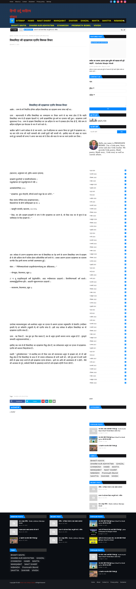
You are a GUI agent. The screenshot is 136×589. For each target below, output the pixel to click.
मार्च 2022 (108, 320)
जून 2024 (108, 233)
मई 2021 (108, 355)
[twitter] (114, 1)
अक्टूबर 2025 (108, 184)
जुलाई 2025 (108, 188)
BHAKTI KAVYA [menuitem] (18, 25)
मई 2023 (108, 271)
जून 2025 (108, 191)
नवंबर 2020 (108, 376)
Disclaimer (32, 1)
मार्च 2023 (108, 278)
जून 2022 (108, 310)
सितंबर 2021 (108, 341)
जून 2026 (108, 170)
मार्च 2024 (108, 237)
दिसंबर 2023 (108, 247)
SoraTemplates (21, 586)
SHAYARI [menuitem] (73, 20)
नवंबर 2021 (108, 334)
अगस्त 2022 (108, 303)
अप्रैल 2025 (108, 198)
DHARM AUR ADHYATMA (21, 36)
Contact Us (105, 582)
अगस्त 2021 (108, 344)
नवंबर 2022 (108, 292)
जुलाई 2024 (108, 230)
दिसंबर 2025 (108, 177)
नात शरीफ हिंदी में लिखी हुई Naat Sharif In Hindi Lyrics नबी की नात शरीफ (112, 438)
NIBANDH (94, 473)
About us (17, 1)
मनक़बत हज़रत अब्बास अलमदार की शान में (29, 529)
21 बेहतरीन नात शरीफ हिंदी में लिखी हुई (108, 446)
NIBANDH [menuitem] (119, 20)
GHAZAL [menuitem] (85, 20)
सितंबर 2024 (108, 223)
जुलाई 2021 (108, 348)
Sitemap (48, 1)
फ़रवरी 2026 (108, 174)
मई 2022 (108, 313)
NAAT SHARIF (110, 470)
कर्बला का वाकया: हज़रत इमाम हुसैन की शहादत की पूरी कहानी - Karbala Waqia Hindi (106, 61)
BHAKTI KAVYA (97, 460)
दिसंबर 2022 (108, 289)
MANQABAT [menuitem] (60, 20)
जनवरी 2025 (108, 209)
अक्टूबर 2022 (108, 296)
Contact (24, 1)
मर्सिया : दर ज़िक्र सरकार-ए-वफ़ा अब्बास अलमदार (110, 487)
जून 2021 (108, 351)
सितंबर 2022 (108, 299)
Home (11, 1)
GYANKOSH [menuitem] (63, 25)
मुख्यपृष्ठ (11, 36)
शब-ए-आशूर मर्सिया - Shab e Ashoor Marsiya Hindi (48, 30)
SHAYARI (105, 476)
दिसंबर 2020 (108, 372)
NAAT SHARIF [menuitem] (44, 20)
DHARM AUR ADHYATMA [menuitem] (41, 25)
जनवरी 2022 (108, 327)
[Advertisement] (48, 73)
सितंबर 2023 (108, 257)
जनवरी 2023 (108, 285)
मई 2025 (108, 195)
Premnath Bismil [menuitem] (81, 25)
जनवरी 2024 (108, 244)
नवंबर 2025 (108, 181)
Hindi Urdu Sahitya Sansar (27, 582)
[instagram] (118, 1)
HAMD (107, 467)
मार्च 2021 (108, 362)
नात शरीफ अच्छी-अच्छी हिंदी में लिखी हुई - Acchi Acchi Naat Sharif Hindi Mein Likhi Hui (112, 430)
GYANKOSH (95, 467)
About (98, 582)
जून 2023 (108, 268)
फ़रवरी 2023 (108, 282)
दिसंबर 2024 (108, 212)
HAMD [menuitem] (31, 20)
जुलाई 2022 (108, 306)
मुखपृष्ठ (91, 399)
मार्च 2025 (108, 202)
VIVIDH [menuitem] (97, 25)
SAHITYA (94, 476)
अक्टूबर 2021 (108, 338)
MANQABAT (96, 470)
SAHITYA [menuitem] (106, 20)
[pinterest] (121, 1)
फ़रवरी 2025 (108, 205)
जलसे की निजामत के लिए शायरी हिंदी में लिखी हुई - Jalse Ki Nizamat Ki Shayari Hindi (112, 530)
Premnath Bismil (110, 473)
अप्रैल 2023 (108, 275)
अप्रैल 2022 (108, 317)
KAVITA (115, 467)
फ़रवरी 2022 (108, 324)
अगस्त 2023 (108, 261)
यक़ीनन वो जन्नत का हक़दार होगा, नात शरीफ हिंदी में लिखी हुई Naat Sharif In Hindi (112, 539)
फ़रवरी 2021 (108, 365)
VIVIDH (115, 476)
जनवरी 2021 (108, 369)
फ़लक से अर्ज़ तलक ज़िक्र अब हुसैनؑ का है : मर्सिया (110, 495)
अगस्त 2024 (108, 226)
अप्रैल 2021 (108, 358)
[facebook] (111, 1)
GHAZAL (120, 463)
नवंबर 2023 (108, 250)
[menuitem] (12, 20)
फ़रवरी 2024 (108, 240)
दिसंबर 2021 (108, 331)
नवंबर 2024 (108, 216)
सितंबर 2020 (108, 383)
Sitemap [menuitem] (20, 20)
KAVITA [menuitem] (95, 20)
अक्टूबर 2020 (108, 379)
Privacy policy (41, 1)
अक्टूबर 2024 (108, 219)
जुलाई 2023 (108, 264)
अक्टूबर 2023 (108, 254)
